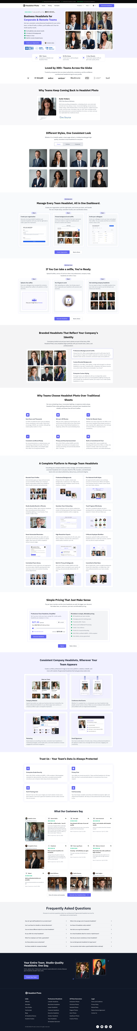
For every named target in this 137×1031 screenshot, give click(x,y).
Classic (59, 144)
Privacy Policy (94, 1004)
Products (79, 5)
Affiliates (27, 1001)
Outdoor (68, 144)
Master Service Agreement (98, 1010)
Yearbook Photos (74, 1007)
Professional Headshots (55, 999)
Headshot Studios (29, 1018)
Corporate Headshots (53, 1010)
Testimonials (28, 1010)
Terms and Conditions (97, 1001)
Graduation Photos (74, 1001)
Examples (57, 5)
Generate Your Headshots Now (78, 895)
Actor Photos (73, 1013)
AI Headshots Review (30, 1016)
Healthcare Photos (74, 1016)
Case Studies (28, 1007)
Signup (62, 646)
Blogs (26, 1013)
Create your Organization (32, 43)
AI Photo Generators (76, 999)
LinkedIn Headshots (53, 1001)
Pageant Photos (74, 1010)
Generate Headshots (106, 5)
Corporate (77, 144)
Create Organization (62, 252)
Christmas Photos (74, 1004)
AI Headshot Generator (54, 1021)
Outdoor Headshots (53, 1016)
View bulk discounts (38, 631)
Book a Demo (76, 252)
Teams (43, 5)
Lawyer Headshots (53, 1007)
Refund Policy (94, 1007)
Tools (87, 5)
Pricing (50, 5)
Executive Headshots (53, 1013)
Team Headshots (52, 1018)
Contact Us (94, 1013)
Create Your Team (31, 977)
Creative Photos (74, 1018)
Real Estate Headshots (54, 1004)
